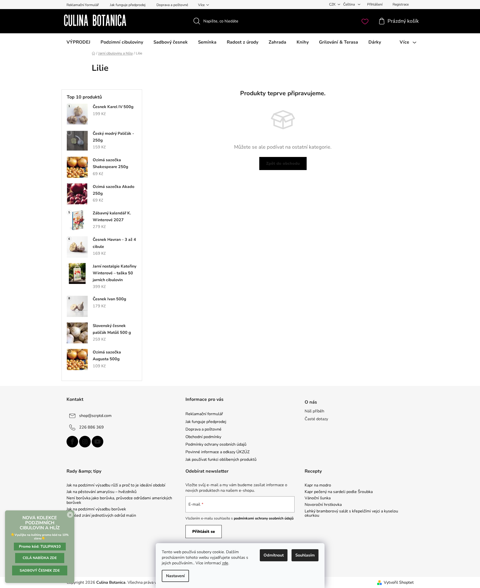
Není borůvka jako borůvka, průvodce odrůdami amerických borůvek (119, 500)
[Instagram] (85, 441)
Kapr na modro (318, 485)
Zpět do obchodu (283, 163)
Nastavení (175, 576)
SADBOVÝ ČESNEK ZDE (40, 570)
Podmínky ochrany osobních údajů (215, 444)
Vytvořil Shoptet (399, 582)
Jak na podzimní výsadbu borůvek (96, 509)
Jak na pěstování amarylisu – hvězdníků (102, 492)
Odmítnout (274, 555)
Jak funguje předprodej (127, 5)
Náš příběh (314, 411)
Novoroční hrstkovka (323, 505)
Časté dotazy (316, 419)
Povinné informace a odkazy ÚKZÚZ (217, 452)
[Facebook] (72, 441)
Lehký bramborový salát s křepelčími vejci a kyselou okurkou (351, 513)
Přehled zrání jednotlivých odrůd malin (101, 515)
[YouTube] (97, 441)
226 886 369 (91, 427)
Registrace (401, 4)
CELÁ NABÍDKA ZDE (40, 558)
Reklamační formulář (83, 5)
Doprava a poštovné (172, 5)
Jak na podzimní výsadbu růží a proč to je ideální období (116, 485)
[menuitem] (78, 42)
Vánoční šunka (318, 498)
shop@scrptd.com (95, 415)
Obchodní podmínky (203, 437)
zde (225, 563)
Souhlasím (305, 555)
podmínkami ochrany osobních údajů (264, 518)
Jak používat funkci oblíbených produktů (221, 459)
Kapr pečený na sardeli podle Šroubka (339, 492)
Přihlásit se (203, 531)
